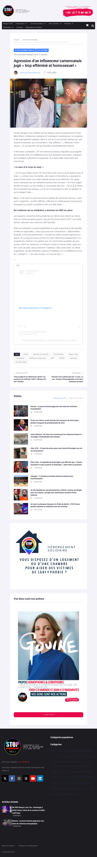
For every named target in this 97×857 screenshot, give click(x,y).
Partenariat (65, 777)
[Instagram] (19, 778)
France (55, 771)
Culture (76, 761)
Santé (69, 782)
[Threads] (26, 778)
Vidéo (68, 794)
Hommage (65, 772)
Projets (53, 783)
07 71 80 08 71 (23, 762)
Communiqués (63, 761)
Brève (52, 762)
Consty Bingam (58, 354)
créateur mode (73, 354)
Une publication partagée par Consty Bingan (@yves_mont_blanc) (49, 340)
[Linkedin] (40, 778)
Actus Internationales (30, 40)
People (74, 777)
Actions (55, 751)
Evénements (67, 766)
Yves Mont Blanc (21, 362)
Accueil (16, 40)
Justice (55, 777)
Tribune (86, 789)
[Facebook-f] (12, 778)
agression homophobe (40, 354)
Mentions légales (8, 846)
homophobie (20, 358)
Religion (61, 783)
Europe (56, 766)
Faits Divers (42, 50)
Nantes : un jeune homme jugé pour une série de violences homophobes (28, 822)
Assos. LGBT (72, 756)
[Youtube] (33, 778)
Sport (89, 782)
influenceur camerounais (37, 358)
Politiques (86, 777)
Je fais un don (48, 714)
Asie (59, 757)
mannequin (73, 358)
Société (80, 783)
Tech (81, 789)
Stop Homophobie (64, 788)
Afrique (25, 354)
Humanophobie (81, 771)
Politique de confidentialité (27, 846)
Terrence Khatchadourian (29, 73)
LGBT (52, 358)
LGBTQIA (62, 358)
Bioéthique (87, 756)
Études (76, 794)
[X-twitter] (5, 778)
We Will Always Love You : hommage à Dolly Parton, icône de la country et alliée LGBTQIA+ (28, 810)
